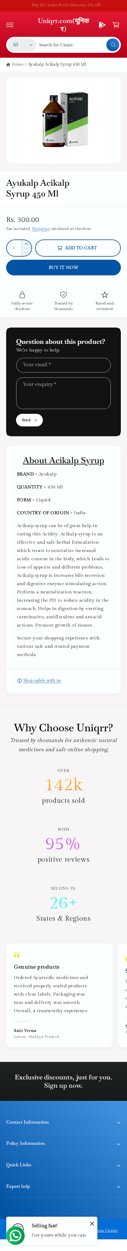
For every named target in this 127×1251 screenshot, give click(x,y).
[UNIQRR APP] (102, 25)
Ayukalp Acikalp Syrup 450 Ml (57, 64)
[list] (63, 845)
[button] (10, 25)
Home (17, 64)
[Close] (92, 1223)
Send (26, 420)
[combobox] (79, 45)
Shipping (40, 229)
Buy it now (64, 267)
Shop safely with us (42, 680)
